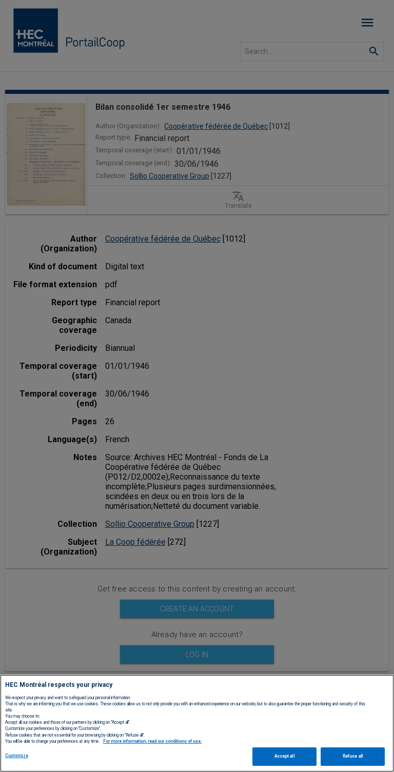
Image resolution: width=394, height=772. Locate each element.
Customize (16, 755)
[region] (197, 723)
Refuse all (353, 756)
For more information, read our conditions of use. (152, 741)
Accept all (284, 756)
